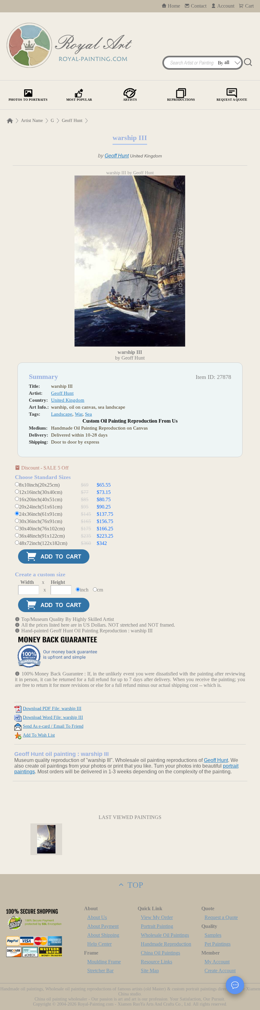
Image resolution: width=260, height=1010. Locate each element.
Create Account (220, 970)
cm (100, 589)
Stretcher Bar (100, 970)
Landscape (61, 414)
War (78, 414)
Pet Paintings (218, 944)
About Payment (103, 926)
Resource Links (156, 961)
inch (84, 589)
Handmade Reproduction (166, 944)
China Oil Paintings (160, 953)
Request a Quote (221, 917)
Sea (88, 414)
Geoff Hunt (72, 120)
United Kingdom (67, 400)
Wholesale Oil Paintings (165, 935)
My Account (217, 961)
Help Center (99, 944)
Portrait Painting (157, 926)
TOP (134, 885)
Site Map (150, 970)
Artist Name (32, 120)
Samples (213, 935)
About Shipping (103, 935)
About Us (97, 917)
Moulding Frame (104, 961)
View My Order (157, 917)
